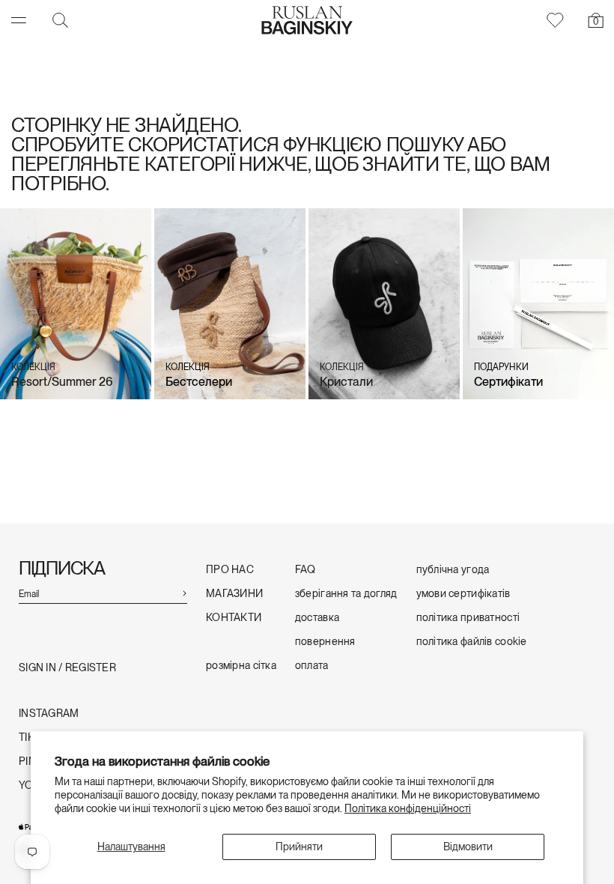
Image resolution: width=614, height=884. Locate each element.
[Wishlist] (554, 20)
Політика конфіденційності (407, 808)
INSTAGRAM (49, 713)
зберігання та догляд (346, 594)
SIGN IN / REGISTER (67, 668)
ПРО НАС (230, 570)
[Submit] (184, 592)
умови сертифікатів (463, 594)
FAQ (305, 570)
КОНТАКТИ (233, 618)
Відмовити (468, 847)
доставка (317, 618)
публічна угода (453, 570)
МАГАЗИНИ (234, 594)
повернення (325, 642)
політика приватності (468, 618)
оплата (312, 665)
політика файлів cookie (471, 642)
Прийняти (299, 847)
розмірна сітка (241, 665)
